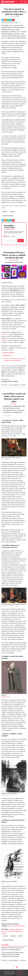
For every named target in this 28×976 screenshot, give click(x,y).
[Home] (2, 2)
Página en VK (7, 355)
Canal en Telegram (9, 352)
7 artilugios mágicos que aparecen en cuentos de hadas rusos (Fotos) (12, 931)
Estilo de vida (13, 260)
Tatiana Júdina (5, 697)
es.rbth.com (5, 334)
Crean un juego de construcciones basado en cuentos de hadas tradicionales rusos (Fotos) (12, 954)
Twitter (19, 22)
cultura (5, 936)
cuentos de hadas (8, 940)
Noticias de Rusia (8, 215)
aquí (8, 385)
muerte (5, 211)
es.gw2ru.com (5, 340)
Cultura (13, 404)
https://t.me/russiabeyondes (16, 926)
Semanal (8, 236)
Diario (13, 236)
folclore (13, 936)
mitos (20, 936)
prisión (12, 211)
